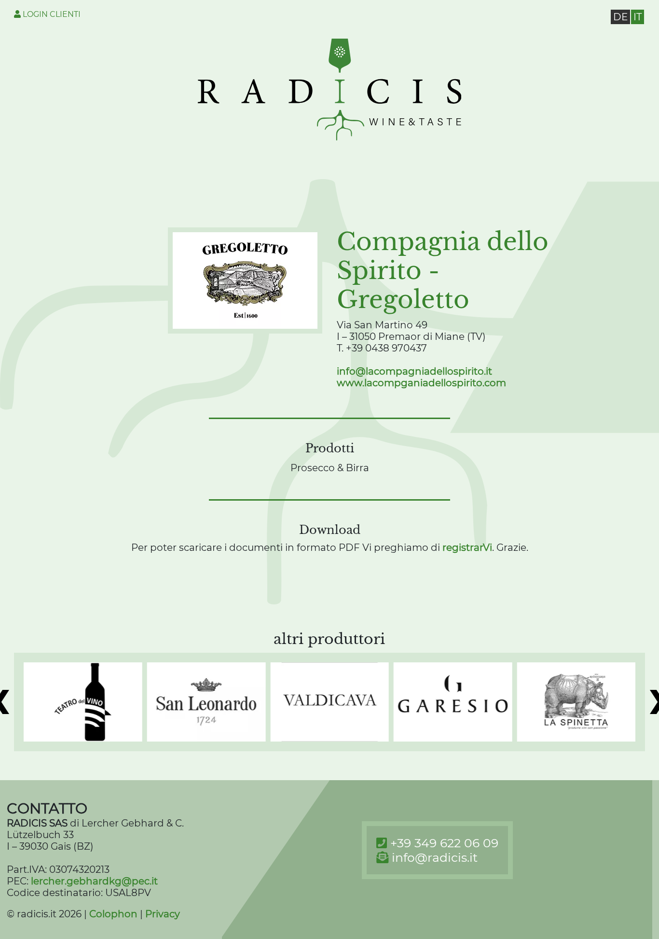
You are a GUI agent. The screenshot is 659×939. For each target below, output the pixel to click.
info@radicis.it (435, 857)
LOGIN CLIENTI (51, 14)
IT (637, 17)
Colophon (113, 914)
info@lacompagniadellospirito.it (414, 371)
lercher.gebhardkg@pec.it (94, 881)
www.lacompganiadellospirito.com (421, 383)
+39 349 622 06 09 (444, 843)
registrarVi (467, 547)
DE (620, 17)
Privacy (162, 914)
